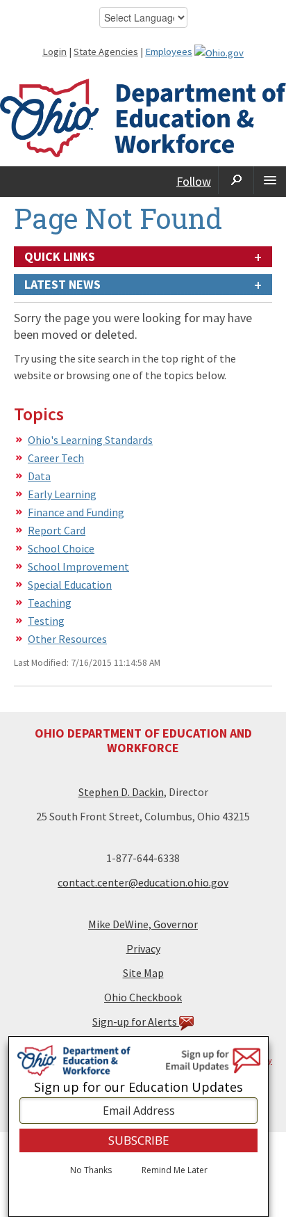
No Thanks (91, 1170)
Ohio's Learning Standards (90, 440)
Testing (46, 621)
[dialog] (138, 1126)
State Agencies (106, 51)
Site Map (143, 973)
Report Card (56, 530)
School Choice (61, 548)
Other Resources (67, 639)
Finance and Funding (76, 512)
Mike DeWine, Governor (143, 924)
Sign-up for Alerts (135, 1021)
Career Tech (56, 458)
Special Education (70, 584)
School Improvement (78, 566)
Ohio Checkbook (143, 997)
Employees (168, 51)
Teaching (50, 603)
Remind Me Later (175, 1170)
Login (54, 51)
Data (39, 476)
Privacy (143, 948)
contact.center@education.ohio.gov (143, 882)
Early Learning (62, 494)
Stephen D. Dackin (121, 792)
